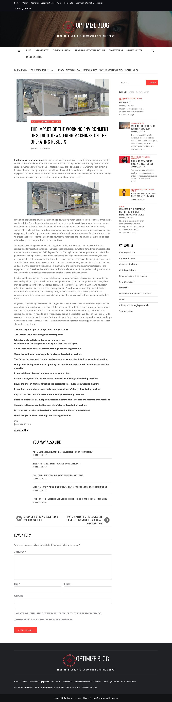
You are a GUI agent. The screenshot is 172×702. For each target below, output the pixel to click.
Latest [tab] (131, 92)
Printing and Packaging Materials (90, 50)
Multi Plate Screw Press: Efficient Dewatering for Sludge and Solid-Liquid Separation (70, 487)
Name (17, 584)
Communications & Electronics (89, 3)
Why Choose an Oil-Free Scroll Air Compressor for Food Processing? (63, 451)
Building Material (34, 56)
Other (25, 3)
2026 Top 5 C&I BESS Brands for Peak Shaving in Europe (56, 463)
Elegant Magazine (97, 698)
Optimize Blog (92, 25)
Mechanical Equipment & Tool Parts (45, 3)
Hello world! (124, 102)
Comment (20, 552)
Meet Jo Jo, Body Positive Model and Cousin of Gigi (142, 162)
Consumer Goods (42, 50)
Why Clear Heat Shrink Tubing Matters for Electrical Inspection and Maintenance (132, 212)
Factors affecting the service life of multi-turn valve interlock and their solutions (84, 520)
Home (17, 3)
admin (36, 148)
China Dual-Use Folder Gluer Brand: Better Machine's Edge (58, 475)
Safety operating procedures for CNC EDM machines (41, 518)
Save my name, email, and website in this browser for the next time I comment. (58, 613)
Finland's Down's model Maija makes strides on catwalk (143, 195)
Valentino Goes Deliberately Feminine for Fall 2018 (143, 127)
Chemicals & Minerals (62, 50)
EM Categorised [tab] (142, 92)
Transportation (116, 50)
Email (68, 584)
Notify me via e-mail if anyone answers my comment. (44, 619)
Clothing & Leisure (23, 8)
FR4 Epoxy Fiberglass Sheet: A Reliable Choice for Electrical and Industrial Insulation (70, 499)
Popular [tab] (122, 92)
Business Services (134, 50)
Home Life (68, 3)
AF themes (112, 698)
